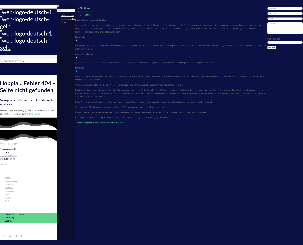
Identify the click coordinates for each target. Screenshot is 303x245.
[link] (23, 61)
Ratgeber (9, 188)
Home (7, 178)
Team (7, 194)
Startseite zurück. (32, 114)
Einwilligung (85, 8)
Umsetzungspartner (13, 181)
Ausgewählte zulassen (102, 123)
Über (86, 15)
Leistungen (9, 184)
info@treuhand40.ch (8, 156)
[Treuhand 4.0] (28, 30)
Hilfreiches (9, 191)
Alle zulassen (117, 123)
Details (83, 12)
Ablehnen (79, 123)
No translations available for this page (68, 19)
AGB (7, 201)
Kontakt (8, 198)
